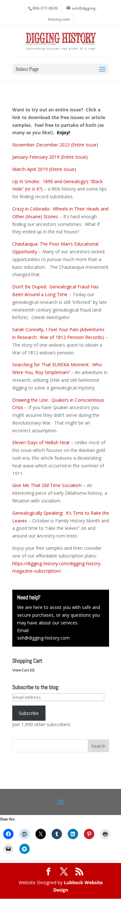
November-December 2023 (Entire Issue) (55, 145)
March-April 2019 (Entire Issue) (44, 169)
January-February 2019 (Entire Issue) (50, 157)
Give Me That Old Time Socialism (47, 485)
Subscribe (29, 713)
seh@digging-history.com (43, 638)
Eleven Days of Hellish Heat (41, 442)
